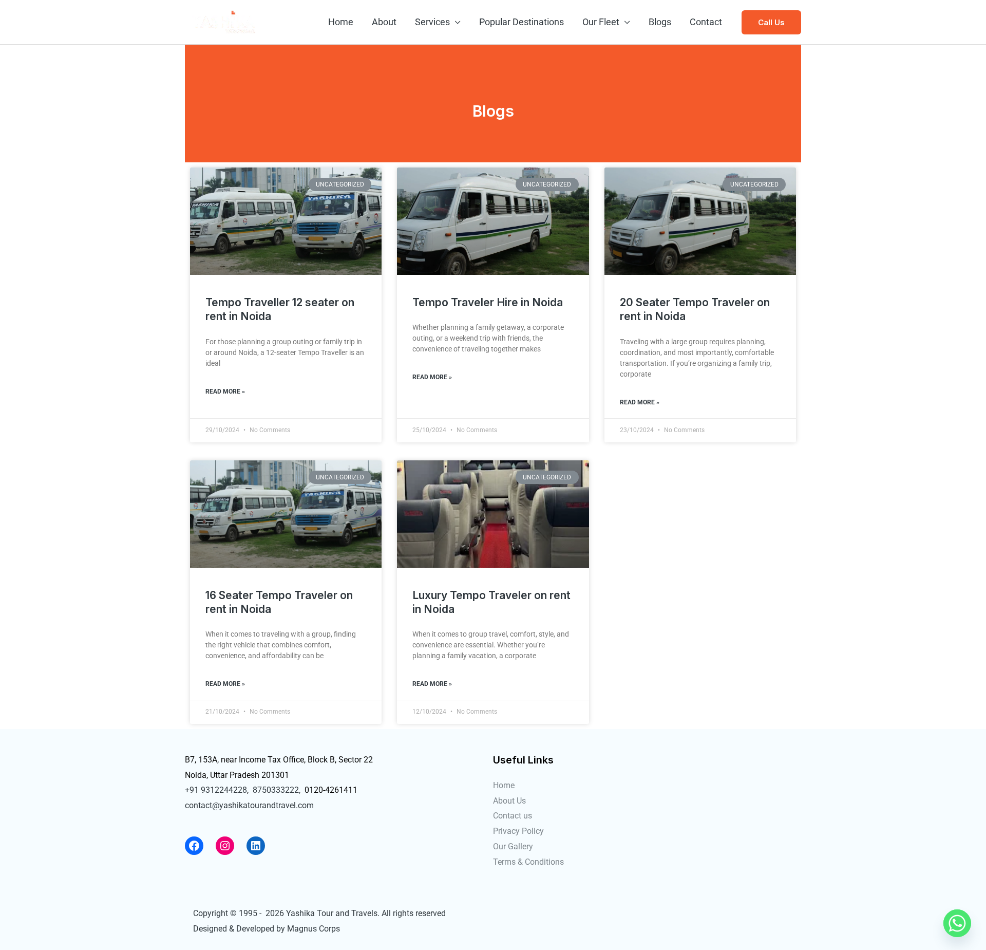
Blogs (660, 21)
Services (432, 21)
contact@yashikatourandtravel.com (249, 805)
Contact (706, 21)
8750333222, (276, 790)
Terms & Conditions (528, 862)
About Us (509, 801)
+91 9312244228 (216, 790)
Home (340, 21)
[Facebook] (194, 845)
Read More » (225, 391)
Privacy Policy (518, 831)
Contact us (512, 816)
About (384, 21)
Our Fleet (600, 21)
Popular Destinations (521, 21)
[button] (771, 22)
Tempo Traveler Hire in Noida (487, 302)
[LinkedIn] (255, 845)
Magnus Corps (313, 929)
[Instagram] (225, 845)
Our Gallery (513, 846)
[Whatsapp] (957, 923)
